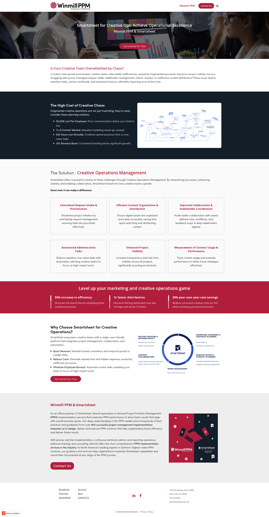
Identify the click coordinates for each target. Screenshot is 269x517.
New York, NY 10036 (178, 493)
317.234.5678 (175, 497)
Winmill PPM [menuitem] (187, 5)
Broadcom (64, 489)
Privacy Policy (147, 511)
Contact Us (62, 465)
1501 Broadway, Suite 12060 (182, 490)
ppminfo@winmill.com (180, 501)
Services (82, 489)
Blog (80, 493)
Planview (63, 493)
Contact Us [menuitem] (206, 5)
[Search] (217, 6)
